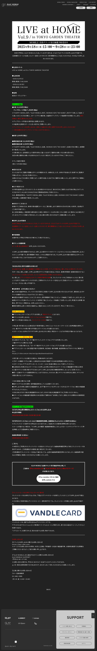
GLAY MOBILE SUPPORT (21, 557)
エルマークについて (10, 646)
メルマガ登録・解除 (83, 637)
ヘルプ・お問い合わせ (67, 626)
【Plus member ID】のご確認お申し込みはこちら (48, 478)
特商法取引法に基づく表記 (84, 632)
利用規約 (84, 626)
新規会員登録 (67, 643)
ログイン (84, 643)
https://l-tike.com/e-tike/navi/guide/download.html (32, 353)
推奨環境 (67, 637)
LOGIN (81, 7)
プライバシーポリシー (67, 632)
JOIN (91, 7)
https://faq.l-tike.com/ (21, 544)
